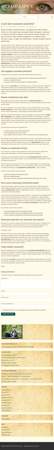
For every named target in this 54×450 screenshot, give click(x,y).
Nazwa (3, 291)
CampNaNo (24, 144)
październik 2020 (6, 397)
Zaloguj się (5, 427)
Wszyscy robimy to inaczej (9, 362)
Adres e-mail (5, 297)
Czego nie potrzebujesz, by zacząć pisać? (13, 357)
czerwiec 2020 (6, 408)
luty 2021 (4, 392)
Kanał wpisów (5, 429)
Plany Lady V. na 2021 (8, 360)
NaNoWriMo (18, 114)
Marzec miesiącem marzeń (9, 355)
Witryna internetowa (7, 303)
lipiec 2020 (5, 405)
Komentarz (4, 278)
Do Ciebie (13, 381)
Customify (36, 446)
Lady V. (4, 26)
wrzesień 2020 (6, 400)
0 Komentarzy (21, 26)
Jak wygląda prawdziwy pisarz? (11, 365)
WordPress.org (6, 435)
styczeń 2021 (5, 395)
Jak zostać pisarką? (36, 379)
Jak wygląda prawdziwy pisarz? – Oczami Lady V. (16, 379)
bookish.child (46, 165)
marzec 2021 (5, 390)
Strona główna (12, 26)
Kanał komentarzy (7, 432)
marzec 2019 (5, 410)
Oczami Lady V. (17, 6)
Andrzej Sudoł (6, 381)
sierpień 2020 (5, 402)
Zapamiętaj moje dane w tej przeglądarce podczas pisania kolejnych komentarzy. (24, 310)
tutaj (32, 346)
